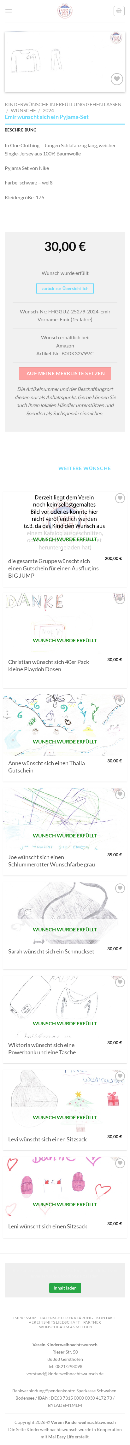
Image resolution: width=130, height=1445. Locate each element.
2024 (48, 110)
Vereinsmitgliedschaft (54, 1322)
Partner (92, 1322)
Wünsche (23, 110)
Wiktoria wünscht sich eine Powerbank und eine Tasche (42, 1049)
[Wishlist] (117, 79)
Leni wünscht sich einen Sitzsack (47, 1226)
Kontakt (105, 1317)
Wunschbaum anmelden (65, 1327)
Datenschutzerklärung (66, 1317)
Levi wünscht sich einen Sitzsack (47, 1139)
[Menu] (8, 11)
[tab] (65, 130)
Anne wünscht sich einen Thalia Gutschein (46, 767)
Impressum (25, 1317)
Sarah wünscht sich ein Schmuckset (51, 951)
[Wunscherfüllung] (119, 11)
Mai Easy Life (61, 1436)
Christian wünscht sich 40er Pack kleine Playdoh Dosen (48, 666)
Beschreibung (20, 129)
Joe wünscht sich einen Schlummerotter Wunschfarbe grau (51, 861)
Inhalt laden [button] (65, 1288)
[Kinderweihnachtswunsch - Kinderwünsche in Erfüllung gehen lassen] (65, 11)
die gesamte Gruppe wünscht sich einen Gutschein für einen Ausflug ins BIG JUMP (53, 568)
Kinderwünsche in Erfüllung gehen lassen (63, 104)
